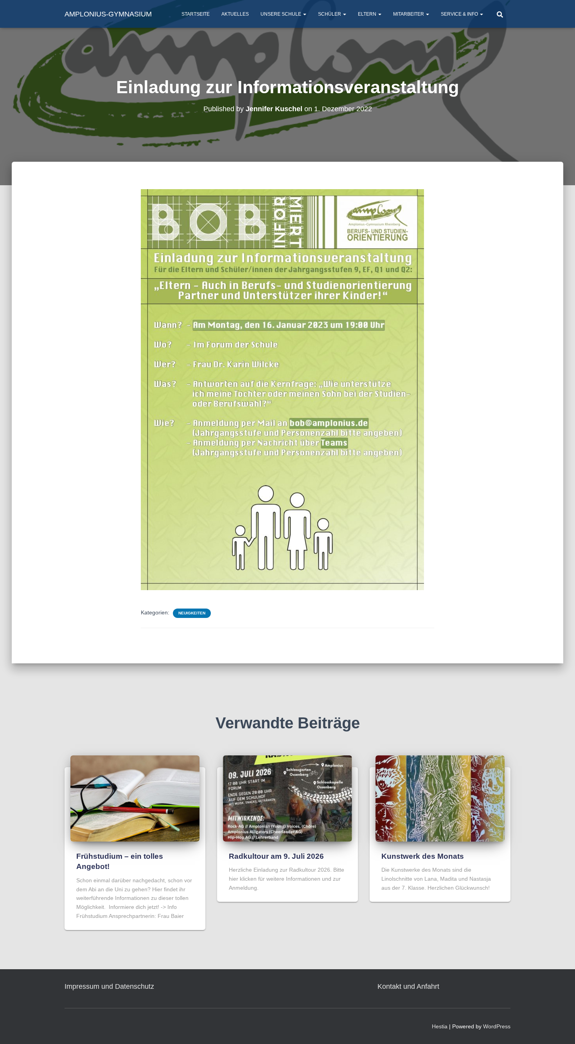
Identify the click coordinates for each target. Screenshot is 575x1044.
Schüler (330, 14)
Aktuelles (235, 14)
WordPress (496, 1026)
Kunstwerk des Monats (422, 856)
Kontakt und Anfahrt (408, 986)
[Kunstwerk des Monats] (440, 798)
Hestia (439, 1026)
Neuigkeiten (191, 613)
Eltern (367, 14)
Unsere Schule (281, 14)
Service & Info (460, 14)
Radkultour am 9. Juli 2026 (276, 856)
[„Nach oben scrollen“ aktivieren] (560, 1028)
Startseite (195, 14)
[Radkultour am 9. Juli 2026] (287, 798)
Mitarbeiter (409, 14)
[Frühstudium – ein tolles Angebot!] (134, 798)
